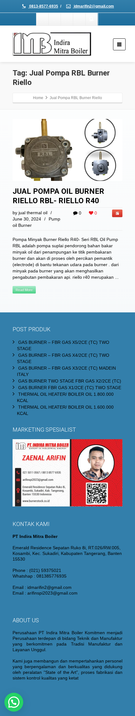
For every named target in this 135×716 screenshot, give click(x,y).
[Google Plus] (67, 19)
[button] (13, 702)
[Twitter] (55, 19)
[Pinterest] (79, 19)
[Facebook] (42, 19)
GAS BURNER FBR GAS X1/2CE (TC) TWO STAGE (69, 387)
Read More (24, 290)
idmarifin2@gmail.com (93, 6)
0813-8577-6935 (43, 6)
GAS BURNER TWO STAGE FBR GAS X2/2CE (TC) (69, 380)
